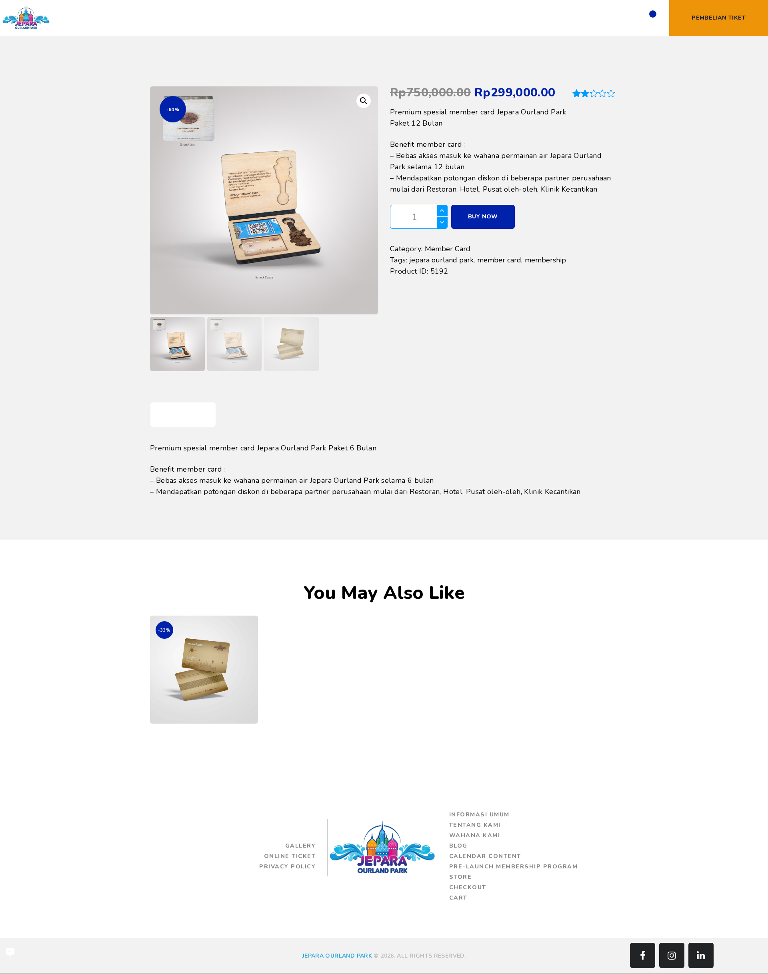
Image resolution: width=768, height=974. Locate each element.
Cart (458, 898)
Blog (458, 846)
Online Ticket (290, 856)
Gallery (300, 846)
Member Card (447, 249)
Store (460, 877)
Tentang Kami (475, 825)
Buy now (483, 216)
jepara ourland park (441, 260)
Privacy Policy (287, 866)
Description (183, 414)
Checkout (467, 887)
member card (499, 260)
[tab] (183, 414)
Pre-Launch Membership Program (513, 866)
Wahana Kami (474, 835)
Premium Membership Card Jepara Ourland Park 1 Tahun (204, 653)
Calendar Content (485, 856)
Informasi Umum (479, 814)
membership (545, 260)
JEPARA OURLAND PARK (337, 956)
